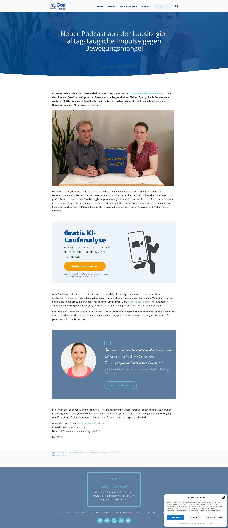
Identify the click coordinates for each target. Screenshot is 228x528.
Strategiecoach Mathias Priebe (147, 93)
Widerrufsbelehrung (124, 512)
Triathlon (117, 453)
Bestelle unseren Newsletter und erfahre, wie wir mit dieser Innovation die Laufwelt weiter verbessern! (86, 275)
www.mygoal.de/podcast (91, 423)
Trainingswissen (128, 6)
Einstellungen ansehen (214, 517)
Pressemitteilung (62, 455)
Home (100, 6)
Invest (60, 512)
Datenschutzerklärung (197, 523)
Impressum (209, 523)
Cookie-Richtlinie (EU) (146, 512)
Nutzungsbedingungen (101, 512)
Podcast (146, 6)
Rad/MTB (85, 453)
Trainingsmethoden (106, 453)
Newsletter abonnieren (121, 385)
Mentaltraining (75, 453)
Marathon (65, 453)
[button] (223, 497)
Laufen (58, 453)
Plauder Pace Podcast (138, 301)
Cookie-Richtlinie (183, 523)
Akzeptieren (175, 517)
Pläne (111, 6)
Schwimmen (93, 453)
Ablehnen (194, 517)
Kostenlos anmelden (85, 266)
